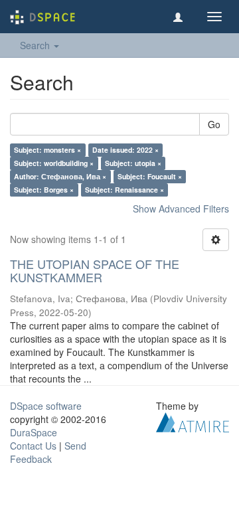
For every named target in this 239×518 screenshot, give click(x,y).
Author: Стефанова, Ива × (60, 176)
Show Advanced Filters (181, 208)
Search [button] (36, 45)
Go (214, 124)
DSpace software (46, 405)
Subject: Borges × (44, 190)
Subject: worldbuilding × (54, 163)
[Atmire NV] (192, 420)
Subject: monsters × (47, 150)
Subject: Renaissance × (124, 190)
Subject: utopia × (133, 163)
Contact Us (33, 445)
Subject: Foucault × (150, 176)
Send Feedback (48, 452)
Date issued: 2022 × (125, 150)
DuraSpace (33, 432)
